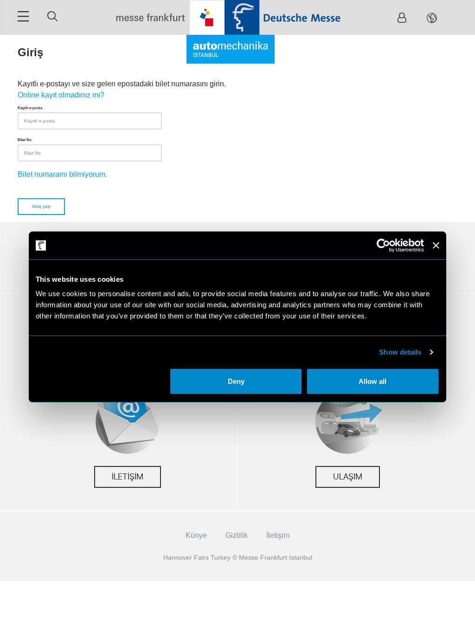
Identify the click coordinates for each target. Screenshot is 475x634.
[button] (431, 17)
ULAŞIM (347, 477)
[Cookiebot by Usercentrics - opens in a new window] (383, 245)
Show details (400, 352)
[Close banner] (436, 245)
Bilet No (25, 139)
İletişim (277, 535)
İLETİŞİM (127, 477)
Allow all (372, 381)
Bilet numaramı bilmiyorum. (62, 174)
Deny (236, 381)
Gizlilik (236, 535)
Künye (196, 535)
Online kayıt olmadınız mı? (61, 95)
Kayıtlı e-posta (30, 107)
